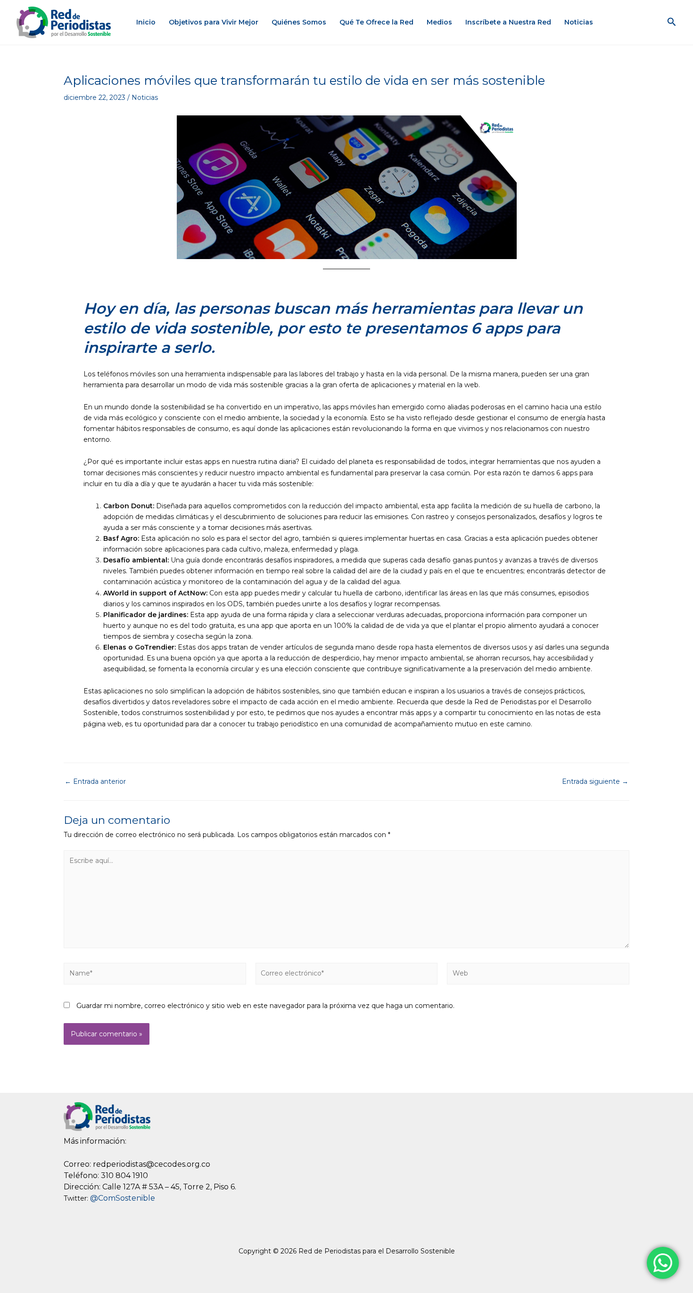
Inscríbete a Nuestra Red (508, 22)
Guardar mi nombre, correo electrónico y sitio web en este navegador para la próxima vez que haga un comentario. (265, 1005)
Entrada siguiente (595, 781)
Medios (439, 22)
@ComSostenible (122, 1198)
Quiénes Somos (299, 22)
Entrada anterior (95, 781)
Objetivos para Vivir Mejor (213, 22)
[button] (671, 22)
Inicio (146, 22)
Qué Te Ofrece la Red (376, 22)
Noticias (578, 22)
